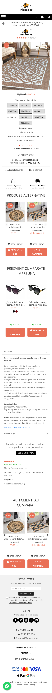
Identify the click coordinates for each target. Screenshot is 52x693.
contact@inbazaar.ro (27, 638)
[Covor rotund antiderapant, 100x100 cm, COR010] (15, 212)
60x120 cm (25, 105)
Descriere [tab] (8, 351)
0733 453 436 (28, 634)
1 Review (31, 38)
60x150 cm (38, 105)
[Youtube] (26, 620)
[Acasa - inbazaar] (26, 7)
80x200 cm (38, 111)
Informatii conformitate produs (17, 427)
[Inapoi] (2, 23)
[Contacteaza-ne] (35, 17)
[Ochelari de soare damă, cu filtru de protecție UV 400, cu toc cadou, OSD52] (37, 289)
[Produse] (3, 17)
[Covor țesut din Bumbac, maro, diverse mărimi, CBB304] (26, 66)
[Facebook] (15, 620)
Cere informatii (36, 170)
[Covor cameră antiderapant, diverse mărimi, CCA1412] (37, 212)
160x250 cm (39, 117)
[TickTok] (31, 620)
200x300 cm (26, 123)
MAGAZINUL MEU (25, 647)
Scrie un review (26, 453)
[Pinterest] (20, 620)
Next (47, 69)
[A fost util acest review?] (25, 483)
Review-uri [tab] (9, 433)
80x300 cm (11, 117)
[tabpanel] (26, 66)
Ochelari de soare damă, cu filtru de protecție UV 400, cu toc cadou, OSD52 (37, 303)
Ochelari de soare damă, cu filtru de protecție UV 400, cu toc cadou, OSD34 (15, 303)
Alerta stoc (27, 155)
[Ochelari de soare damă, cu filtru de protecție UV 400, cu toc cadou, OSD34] (15, 289)
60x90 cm (13, 105)
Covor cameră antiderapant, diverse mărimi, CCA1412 (37, 225)
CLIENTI (25, 653)
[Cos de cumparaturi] (42, 17)
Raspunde (8, 479)
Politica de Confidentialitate (20, 602)
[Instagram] (36, 620)
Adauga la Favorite (15, 170)
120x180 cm (25, 117)
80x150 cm (25, 111)
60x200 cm (12, 111)
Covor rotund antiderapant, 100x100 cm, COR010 (15, 225)
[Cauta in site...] (49, 17)
